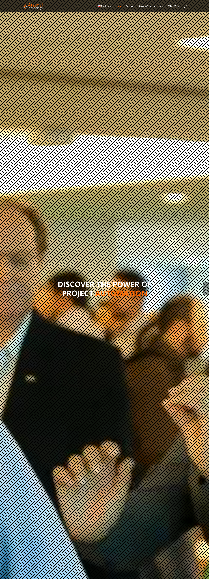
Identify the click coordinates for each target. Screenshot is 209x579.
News (161, 6)
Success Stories (146, 6)
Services (130, 6)
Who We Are (174, 6)
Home (119, 6)
